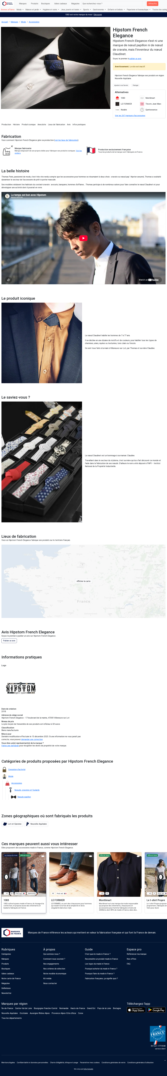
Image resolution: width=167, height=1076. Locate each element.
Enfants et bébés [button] (115, 9)
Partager (135, 85)
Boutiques (45, 3)
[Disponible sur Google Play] (156, 1010)
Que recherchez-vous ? (92, 3)
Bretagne (117, 1008)
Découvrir (98, 14)
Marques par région (14, 1003)
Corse (80, 1013)
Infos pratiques (79, 124)
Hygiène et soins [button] (50, 9)
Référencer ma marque (136, 954)
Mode (23, 22)
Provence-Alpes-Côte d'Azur (64, 1013)
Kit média (47, 978)
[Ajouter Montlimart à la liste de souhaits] (138, 856)
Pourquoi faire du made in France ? (99, 973)
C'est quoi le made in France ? (98, 954)
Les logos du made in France (97, 964)
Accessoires (34, 22)
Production (6, 124)
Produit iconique (29, 124)
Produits (34, 3)
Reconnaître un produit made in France (101, 959)
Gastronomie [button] (98, 9)
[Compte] (163, 3)
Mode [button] (19, 9)
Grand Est (91, 1008)
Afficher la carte (83, 581)
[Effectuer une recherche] (144, 3)
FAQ (128, 964)
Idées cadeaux (60, 3)
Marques (23, 3)
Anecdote (42, 124)
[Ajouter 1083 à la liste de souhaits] (42, 856)
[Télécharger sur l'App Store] (136, 1010)
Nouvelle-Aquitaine (9, 1013)
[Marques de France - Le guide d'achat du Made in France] (7, 3)
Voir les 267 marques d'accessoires (130, 115)
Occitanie (24, 1013)
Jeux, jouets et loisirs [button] (70, 9)
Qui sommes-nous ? (51, 954)
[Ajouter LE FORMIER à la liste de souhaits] (90, 856)
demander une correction (32, 739)
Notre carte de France (11, 978)
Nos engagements (51, 964)
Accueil (4, 22)
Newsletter (6, 993)
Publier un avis (9, 640)
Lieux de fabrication (56, 124)
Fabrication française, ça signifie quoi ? (101, 978)
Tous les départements (11, 1018)
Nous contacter (50, 983)
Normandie (63, 1008)
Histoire (16, 124)
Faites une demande (10, 746)
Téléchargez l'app (138, 1003)
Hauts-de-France (77, 1008)
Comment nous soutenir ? (54, 959)
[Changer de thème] (165, 1060)
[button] (12, 824)
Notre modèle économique (54, 973)
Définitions (6, 988)
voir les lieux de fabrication (66, 140)
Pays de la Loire (104, 1008)
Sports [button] (86, 9)
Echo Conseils (88, 1069)
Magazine (75, 3)
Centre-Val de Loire (23, 1008)
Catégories (6, 954)
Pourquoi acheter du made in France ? (101, 969)
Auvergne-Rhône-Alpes (40, 1013)
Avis (69, 124)
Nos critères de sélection (54, 969)
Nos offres (131, 959)
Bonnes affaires (8, 9)
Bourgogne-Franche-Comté (45, 1008)
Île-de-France (7, 1008)
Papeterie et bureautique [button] (138, 9)
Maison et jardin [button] (32, 9)
